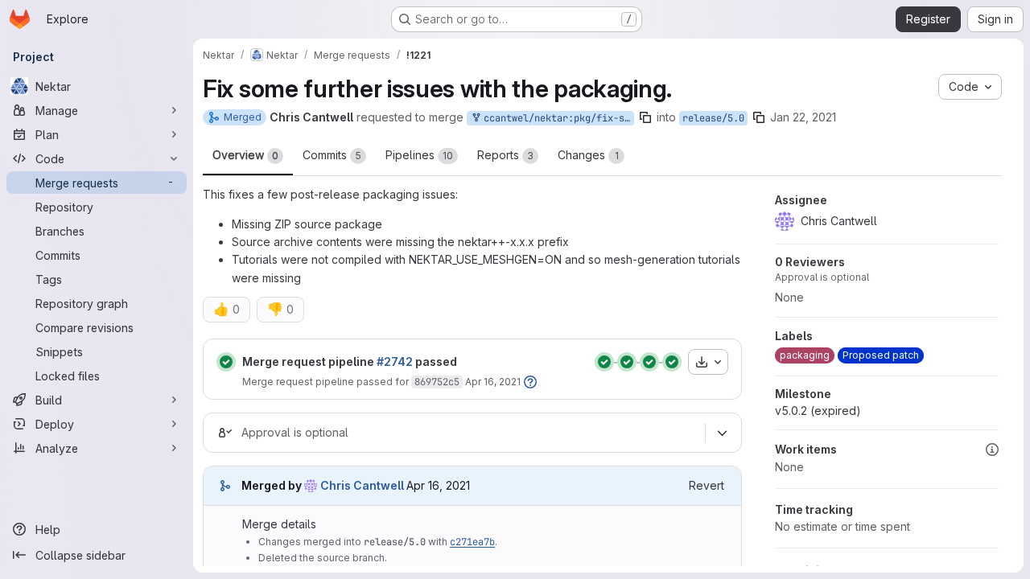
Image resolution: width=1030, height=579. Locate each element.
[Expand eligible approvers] (721, 432)
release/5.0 (713, 118)
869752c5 (436, 382)
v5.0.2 (818, 410)
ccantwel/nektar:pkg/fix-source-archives (556, 118)
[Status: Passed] (226, 362)
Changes (588, 155)
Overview (245, 155)
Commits (332, 155)
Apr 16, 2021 (493, 382)
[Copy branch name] (645, 117)
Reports (505, 155)
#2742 (395, 361)
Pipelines (419, 155)
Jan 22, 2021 (803, 117)
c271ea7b (472, 542)
